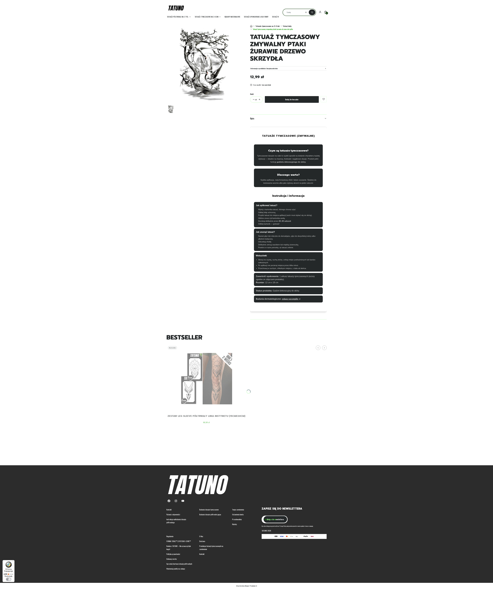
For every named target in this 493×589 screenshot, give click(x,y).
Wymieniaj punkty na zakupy (175, 568)
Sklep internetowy (245, 586)
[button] (312, 12)
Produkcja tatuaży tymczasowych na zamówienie (211, 547)
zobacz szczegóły (290, 299)
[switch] (8, 579)
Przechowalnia (237, 519)
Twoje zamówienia (238, 509)
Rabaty (234, 524)
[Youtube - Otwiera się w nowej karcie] (182, 501)
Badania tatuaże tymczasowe (209, 509)
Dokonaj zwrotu (171, 559)
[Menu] (13, 561)
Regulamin (169, 536)
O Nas (201, 536)
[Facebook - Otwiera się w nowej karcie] (169, 501)
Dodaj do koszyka (291, 99)
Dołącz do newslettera (275, 519)
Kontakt (169, 509)
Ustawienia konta (238, 514)
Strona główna (251, 26)
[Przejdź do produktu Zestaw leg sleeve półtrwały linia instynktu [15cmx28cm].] (206, 378)
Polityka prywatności (173, 554)
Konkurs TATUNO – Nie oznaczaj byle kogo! (178, 547)
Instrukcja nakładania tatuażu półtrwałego (176, 521)
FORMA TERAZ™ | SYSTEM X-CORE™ (178, 541)
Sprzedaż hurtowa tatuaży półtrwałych (179, 563)
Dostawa (202, 541)
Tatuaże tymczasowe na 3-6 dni (267, 26)
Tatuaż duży (287, 26)
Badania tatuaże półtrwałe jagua (210, 514)
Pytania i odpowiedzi (173, 514)
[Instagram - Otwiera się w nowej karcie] (175, 501)
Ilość (252, 94)
